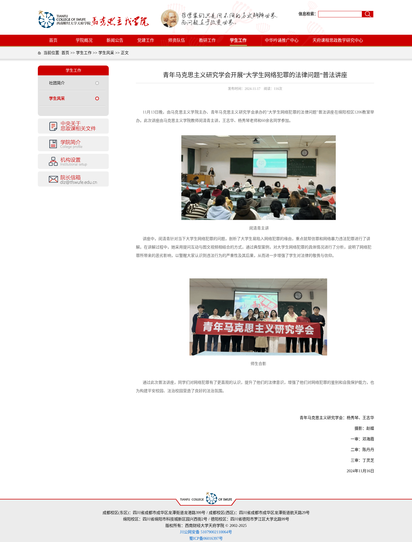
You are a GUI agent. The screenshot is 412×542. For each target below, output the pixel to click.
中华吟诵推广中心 (281, 40)
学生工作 (238, 40)
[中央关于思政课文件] (73, 132)
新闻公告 (115, 40)
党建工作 (145, 40)
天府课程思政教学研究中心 (338, 40)
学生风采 (106, 53)
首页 (53, 40)
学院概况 (84, 40)
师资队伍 (176, 40)
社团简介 (57, 83)
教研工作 (207, 40)
